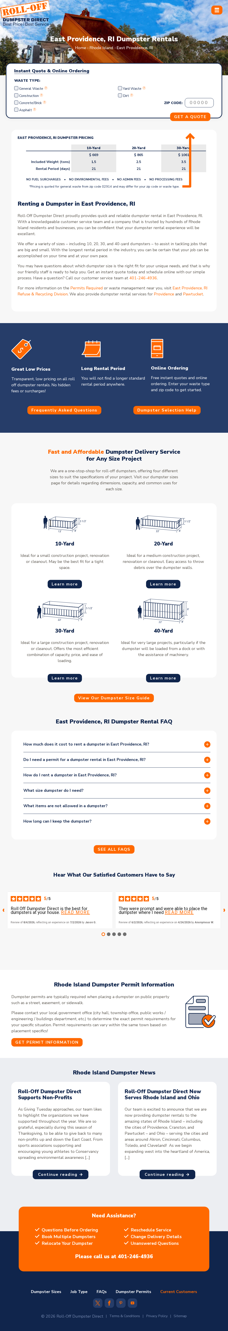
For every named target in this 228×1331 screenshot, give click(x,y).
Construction (29, 95)
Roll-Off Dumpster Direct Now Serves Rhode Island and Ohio (163, 1094)
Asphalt (25, 110)
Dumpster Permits (133, 1291)
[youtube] (132, 1303)
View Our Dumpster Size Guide (114, 698)
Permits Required (86, 288)
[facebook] (109, 1304)
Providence (164, 294)
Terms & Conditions (124, 1316)
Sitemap (180, 1316)
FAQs (102, 1291)
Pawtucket (193, 294)
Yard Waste (132, 88)
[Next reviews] (224, 910)
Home (80, 47)
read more (75, 912)
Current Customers (178, 1291)
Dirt (126, 95)
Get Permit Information (47, 1042)
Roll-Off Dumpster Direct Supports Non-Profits (49, 1094)
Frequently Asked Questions (64, 410)
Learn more (65, 584)
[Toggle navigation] (216, 10)
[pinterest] (121, 1303)
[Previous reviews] (3, 910)
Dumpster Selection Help (167, 410)
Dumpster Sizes (46, 1291)
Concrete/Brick (30, 102)
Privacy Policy (157, 1316)
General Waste (31, 88)
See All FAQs (114, 849)
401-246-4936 (143, 278)
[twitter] (97, 1304)
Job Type (79, 1291)
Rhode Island (101, 47)
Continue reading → (60, 1174)
